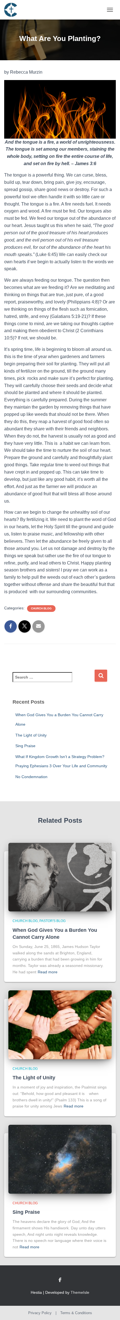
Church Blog (41, 608)
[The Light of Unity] (60, 1024)
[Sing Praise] (60, 1159)
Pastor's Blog (52, 921)
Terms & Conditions (76, 1313)
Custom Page (60, 1280)
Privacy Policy (40, 1313)
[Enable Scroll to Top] (109, 1309)
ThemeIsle (80, 1292)
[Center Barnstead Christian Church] (12, 10)
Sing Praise (25, 746)
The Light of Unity (31, 735)
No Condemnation (31, 776)
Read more (47, 972)
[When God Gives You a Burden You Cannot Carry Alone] (60, 877)
